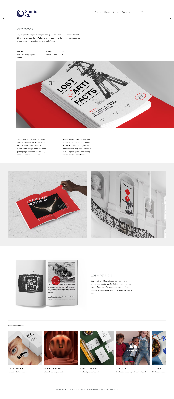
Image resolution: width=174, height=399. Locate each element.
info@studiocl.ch (62, 389)
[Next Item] (162, 205)
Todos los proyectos (16, 326)
